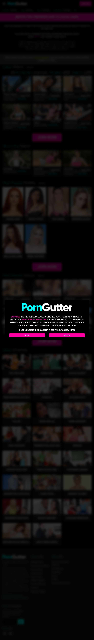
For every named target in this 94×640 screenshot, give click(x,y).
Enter (67, 335)
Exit (27, 335)
